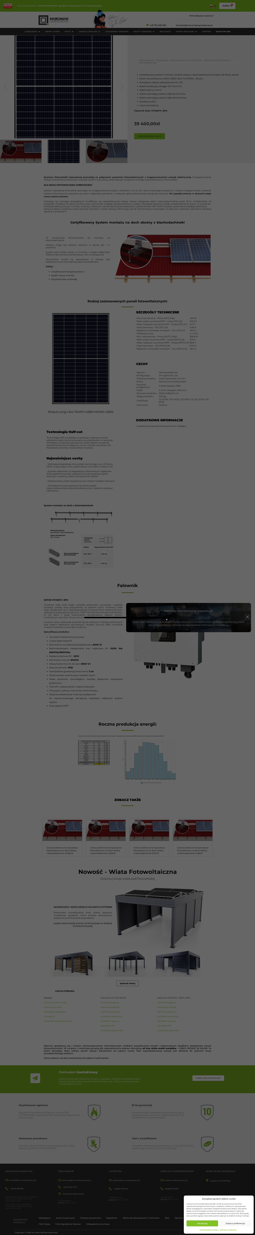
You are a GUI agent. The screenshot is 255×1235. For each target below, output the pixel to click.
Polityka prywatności (228, 1230)
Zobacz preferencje (235, 1223)
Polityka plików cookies (209, 1230)
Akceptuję (202, 1223)
